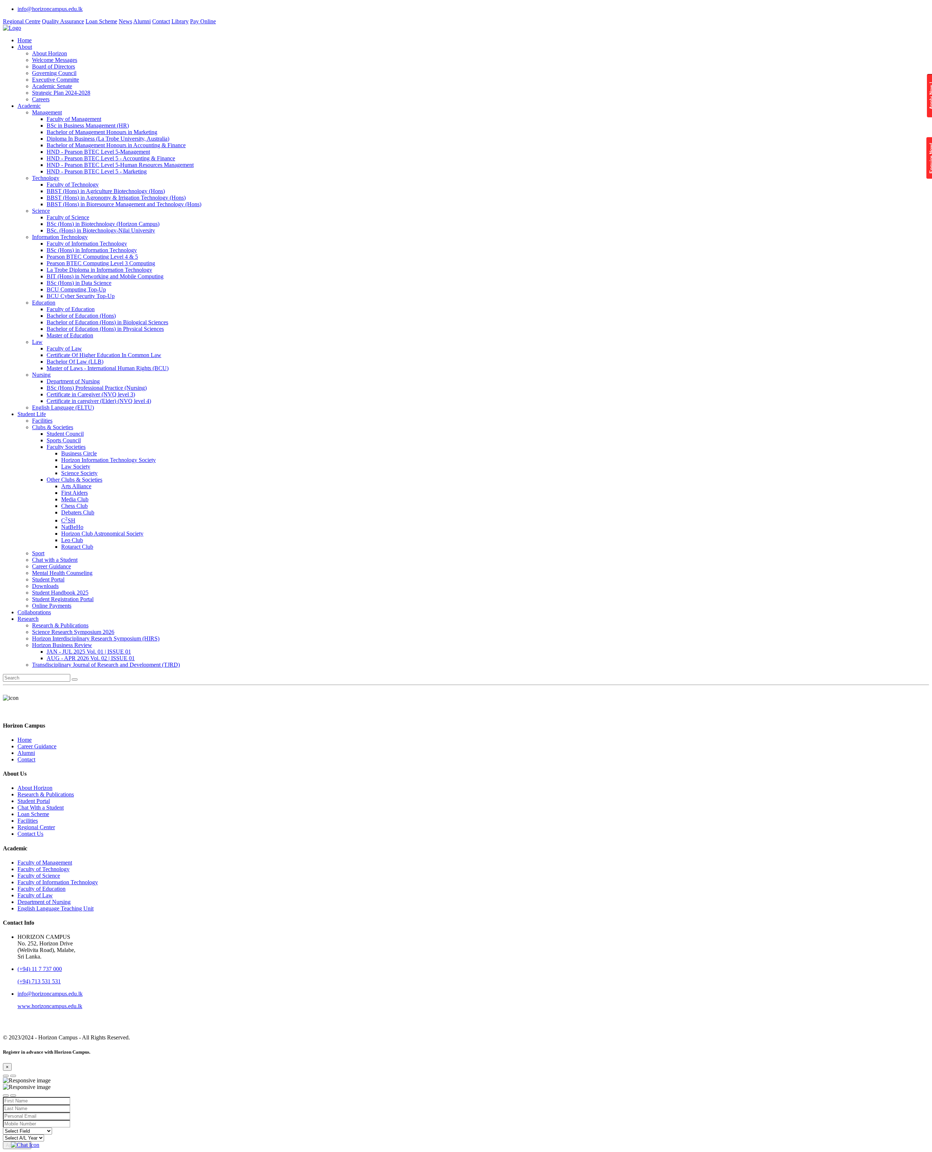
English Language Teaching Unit (55, 908)
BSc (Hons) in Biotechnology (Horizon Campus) (103, 224)
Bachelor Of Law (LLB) (75, 361)
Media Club (74, 499)
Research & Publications (60, 625)
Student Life (31, 414)
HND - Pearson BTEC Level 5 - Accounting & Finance (111, 158)
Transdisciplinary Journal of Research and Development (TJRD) (106, 665)
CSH (68, 520)
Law (37, 342)
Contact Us (30, 834)
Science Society (79, 473)
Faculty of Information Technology (87, 243)
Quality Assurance (63, 21)
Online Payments (51, 606)
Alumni (142, 21)
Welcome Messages (54, 60)
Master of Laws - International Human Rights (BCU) (108, 368)
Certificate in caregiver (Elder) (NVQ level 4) (99, 401)
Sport (38, 553)
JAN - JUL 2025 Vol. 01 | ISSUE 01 (89, 652)
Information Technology (60, 237)
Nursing (41, 375)
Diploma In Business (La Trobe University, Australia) (108, 139)
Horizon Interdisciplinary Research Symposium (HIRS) (95, 638)
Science (41, 211)
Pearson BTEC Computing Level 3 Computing (101, 263)
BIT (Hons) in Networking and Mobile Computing (105, 276)
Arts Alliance (76, 486)
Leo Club (72, 540)
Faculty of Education (71, 309)
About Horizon (49, 53)
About (24, 47)
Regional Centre (21, 21)
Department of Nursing (73, 381)
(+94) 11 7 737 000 (39, 969)
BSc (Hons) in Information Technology (92, 250)
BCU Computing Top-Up (76, 289)
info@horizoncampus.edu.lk (50, 9)
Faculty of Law (64, 348)
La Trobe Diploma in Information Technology (99, 270)
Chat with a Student (55, 560)
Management (47, 112)
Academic (29, 106)
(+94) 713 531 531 (39, 981)
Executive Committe (55, 80)
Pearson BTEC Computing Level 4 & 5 (92, 257)
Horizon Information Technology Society (108, 460)
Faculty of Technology (73, 184)
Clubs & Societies (52, 427)
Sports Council (64, 440)
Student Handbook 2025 (60, 592)
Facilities (42, 421)
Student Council (65, 434)
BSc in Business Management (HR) (88, 125)
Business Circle (79, 453)
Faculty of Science (68, 217)
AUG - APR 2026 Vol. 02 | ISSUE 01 (91, 658)
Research (28, 619)
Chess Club (74, 506)
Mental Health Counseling (62, 573)
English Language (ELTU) (63, 407)
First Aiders (74, 493)
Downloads (45, 586)
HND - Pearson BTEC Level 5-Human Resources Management (120, 165)
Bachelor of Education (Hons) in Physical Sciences (105, 329)
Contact (161, 21)
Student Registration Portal (63, 599)
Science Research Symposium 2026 (73, 632)
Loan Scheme (101, 21)
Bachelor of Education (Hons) (81, 316)
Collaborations (34, 612)
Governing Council (54, 73)
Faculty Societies (66, 447)
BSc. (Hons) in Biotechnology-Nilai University (101, 230)
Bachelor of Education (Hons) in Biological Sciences (107, 322)
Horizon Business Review (62, 645)
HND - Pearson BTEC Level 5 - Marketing (97, 171)
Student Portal (48, 579)
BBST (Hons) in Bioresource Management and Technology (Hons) (124, 204)
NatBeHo (72, 527)
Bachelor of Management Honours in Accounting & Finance (116, 145)
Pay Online (203, 21)
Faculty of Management (74, 119)
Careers (41, 99)
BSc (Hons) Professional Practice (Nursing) (97, 388)
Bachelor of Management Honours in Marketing (102, 132)
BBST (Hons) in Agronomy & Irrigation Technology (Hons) (116, 198)
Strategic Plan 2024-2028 (61, 93)
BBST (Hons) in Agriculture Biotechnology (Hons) (106, 191)
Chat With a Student (40, 807)
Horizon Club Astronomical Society (102, 533)
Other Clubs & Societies (74, 480)
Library (180, 21)
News (125, 21)
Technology (45, 178)
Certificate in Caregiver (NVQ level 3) (91, 394)
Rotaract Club (77, 547)
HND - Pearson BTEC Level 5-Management (98, 152)
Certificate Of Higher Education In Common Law (104, 355)
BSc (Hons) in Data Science (79, 283)
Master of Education (70, 335)
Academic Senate (52, 86)
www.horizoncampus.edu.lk (49, 1006)
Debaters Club (77, 512)
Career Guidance (51, 566)
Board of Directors (53, 66)
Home (24, 40)
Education (43, 302)
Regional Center (36, 827)
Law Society (75, 466)
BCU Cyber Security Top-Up (81, 296)
